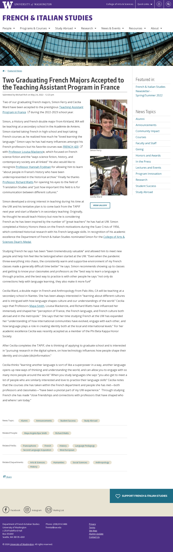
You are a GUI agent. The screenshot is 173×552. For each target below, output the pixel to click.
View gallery (100, 205)
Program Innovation (149, 174)
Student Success (68, 420)
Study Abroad (64, 28)
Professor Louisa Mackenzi (26, 152)
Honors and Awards (148, 155)
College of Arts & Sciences (119, 4)
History (63, 445)
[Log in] (159, 4)
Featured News (15, 70)
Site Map (93, 530)
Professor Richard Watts (18, 182)
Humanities (58, 462)
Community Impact (147, 131)
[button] (108, 124)
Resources (135, 28)
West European (67, 450)
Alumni (24, 420)
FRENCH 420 (71, 147)
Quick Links (143, 4)
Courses (141, 137)
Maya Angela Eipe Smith (35, 433)
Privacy (92, 524)
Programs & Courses (33, 28)
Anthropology (102, 462)
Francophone (29, 445)
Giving (140, 149)
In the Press (143, 161)
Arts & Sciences (37, 462)
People (7, 28)
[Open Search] (168, 4)
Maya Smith (36, 306)
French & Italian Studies (48, 17)
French (48, 445)
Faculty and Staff (146, 143)
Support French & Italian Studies (144, 495)
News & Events (110, 28)
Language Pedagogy (85, 445)
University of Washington (22, 544)
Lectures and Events (148, 167)
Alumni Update (96, 533)
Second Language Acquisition (37, 450)
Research (87, 28)
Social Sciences (80, 462)
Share (9, 477)
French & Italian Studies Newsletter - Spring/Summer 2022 (150, 91)
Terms (92, 527)
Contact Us (94, 537)
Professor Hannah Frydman (33, 167)
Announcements (44, 420)
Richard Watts (62, 433)
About (155, 28)
